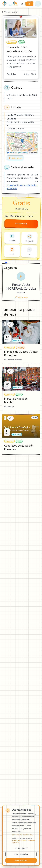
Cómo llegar (17, 158)
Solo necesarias (21, 854)
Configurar (22, 848)
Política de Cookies (19, 840)
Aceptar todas (21, 860)
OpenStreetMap (22, 152)
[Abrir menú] (38, 3)
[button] (22, 141)
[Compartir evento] (9, 324)
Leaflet (11, 152)
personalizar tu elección (22, 835)
